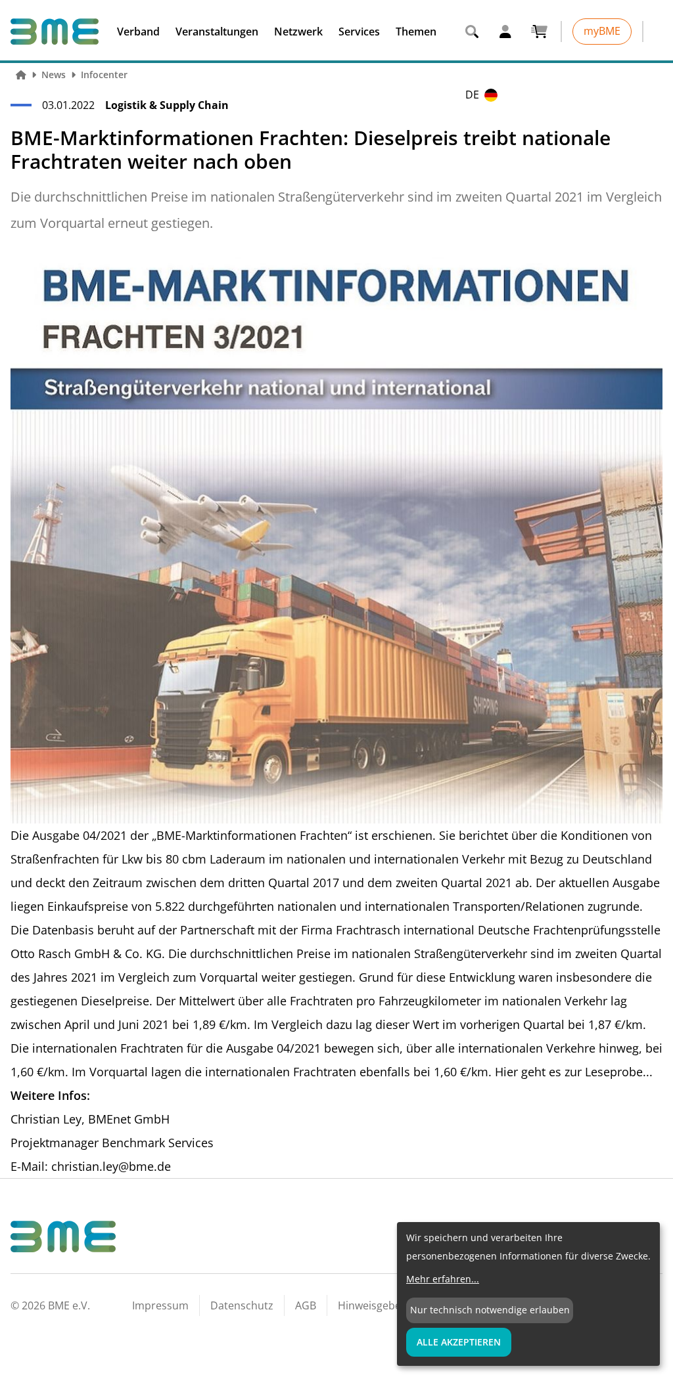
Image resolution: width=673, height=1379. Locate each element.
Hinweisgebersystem (389, 1305)
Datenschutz (241, 1305)
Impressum (160, 1305)
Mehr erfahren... (442, 1279)
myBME (602, 31)
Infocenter (104, 74)
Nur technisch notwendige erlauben (490, 1309)
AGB (305, 1305)
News (53, 74)
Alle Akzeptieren (459, 1342)
